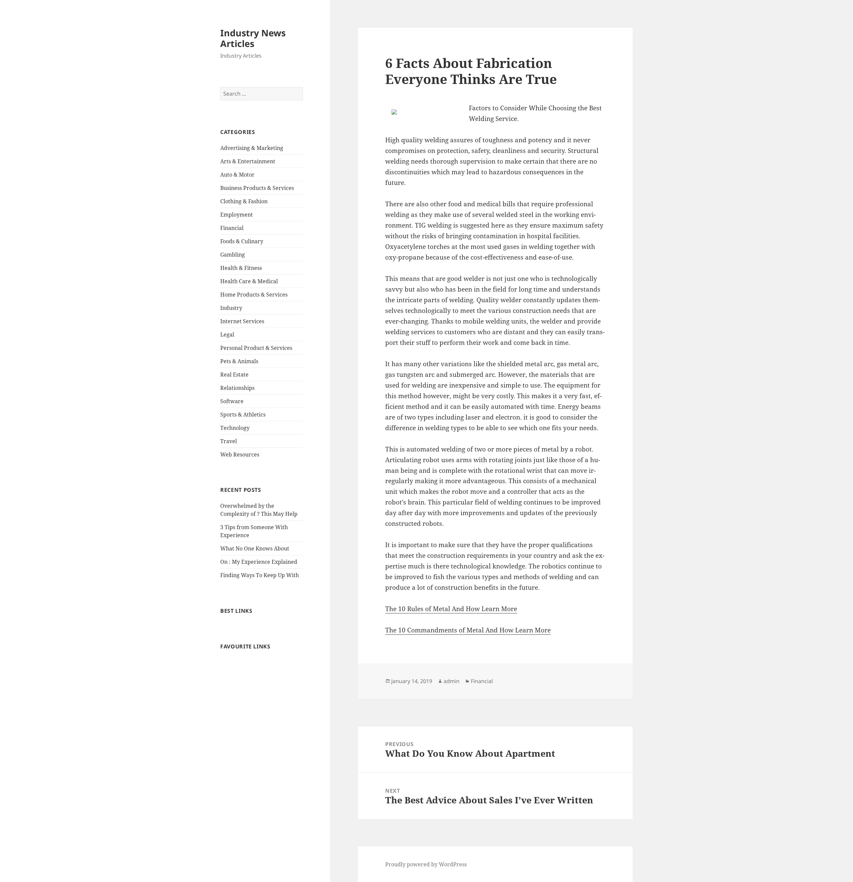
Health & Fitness (241, 268)
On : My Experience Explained (258, 561)
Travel (228, 441)
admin (451, 681)
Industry (231, 308)
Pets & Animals (239, 361)
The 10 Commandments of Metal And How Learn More (468, 630)
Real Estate (234, 374)
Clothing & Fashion (244, 201)
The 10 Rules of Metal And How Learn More (451, 608)
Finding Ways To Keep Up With (259, 575)
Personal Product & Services (256, 348)
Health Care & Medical (249, 281)
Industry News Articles (253, 38)
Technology (235, 428)
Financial (232, 228)
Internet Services (242, 321)
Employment (236, 214)
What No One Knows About (254, 548)
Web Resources (239, 454)
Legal (227, 334)
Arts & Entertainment (247, 161)
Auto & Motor (237, 174)
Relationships (237, 388)
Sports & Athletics (243, 414)
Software (232, 401)
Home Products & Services (254, 294)
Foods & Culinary (241, 241)
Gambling (232, 254)
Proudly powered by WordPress (426, 864)
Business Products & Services (257, 188)
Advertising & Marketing (251, 148)
